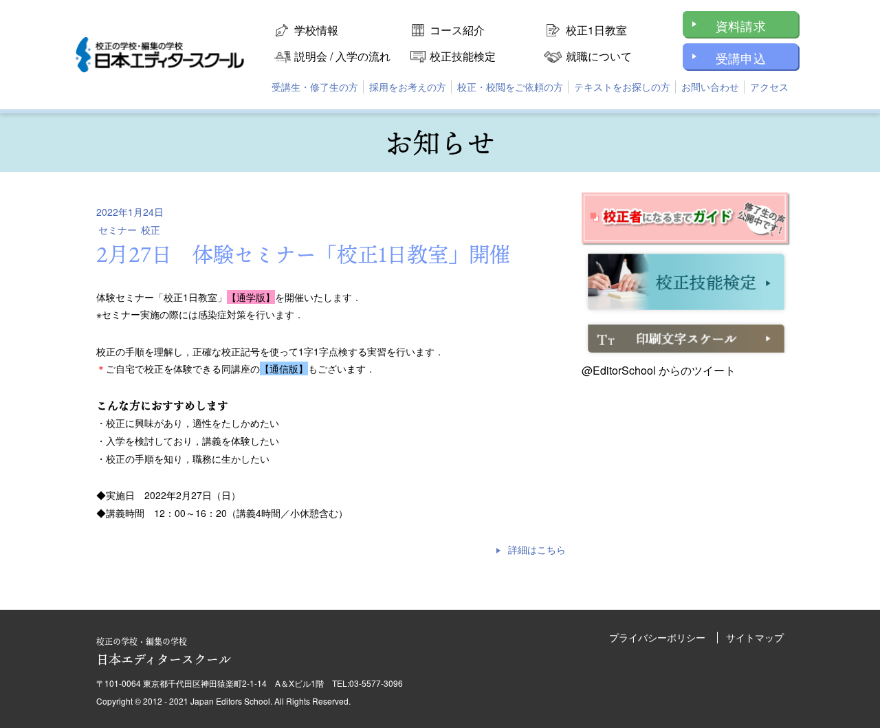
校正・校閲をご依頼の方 (510, 86)
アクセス (769, 86)
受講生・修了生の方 (315, 86)
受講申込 (741, 58)
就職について (599, 56)
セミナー (117, 229)
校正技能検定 (463, 56)
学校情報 (316, 30)
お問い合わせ (710, 86)
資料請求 (741, 25)
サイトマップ (755, 637)
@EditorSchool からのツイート (659, 370)
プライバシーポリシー (657, 637)
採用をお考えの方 (407, 86)
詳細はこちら (537, 549)
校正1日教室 (596, 30)
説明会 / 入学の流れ (342, 56)
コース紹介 (457, 30)
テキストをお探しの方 (622, 86)
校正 (150, 229)
